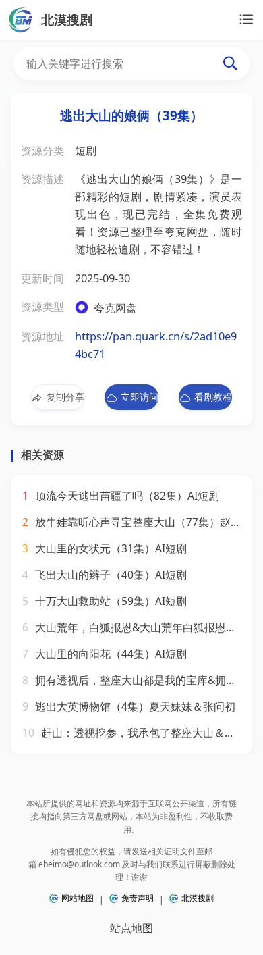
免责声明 (137, 898)
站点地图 (131, 928)
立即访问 (139, 396)
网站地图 (77, 898)
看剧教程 (213, 396)
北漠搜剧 (197, 898)
